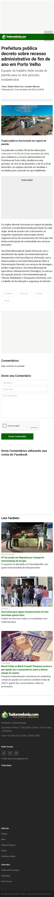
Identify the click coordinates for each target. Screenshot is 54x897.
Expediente (5, 876)
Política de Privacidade (10, 870)
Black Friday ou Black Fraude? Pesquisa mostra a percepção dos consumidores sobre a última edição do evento (26, 669)
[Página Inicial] (13, 37)
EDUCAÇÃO (4, 608)
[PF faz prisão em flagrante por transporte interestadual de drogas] (27, 537)
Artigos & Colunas (8, 845)
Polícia (3, 851)
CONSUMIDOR (5, 663)
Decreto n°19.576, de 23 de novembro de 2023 (26, 153)
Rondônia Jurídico (8, 856)
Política (39, 293)
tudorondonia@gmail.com (18, 759)
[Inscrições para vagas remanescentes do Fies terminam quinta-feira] (27, 591)
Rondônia (9, 293)
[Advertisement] (27, 331)
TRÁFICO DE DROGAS (7, 554)
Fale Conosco (6, 881)
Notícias (24, 293)
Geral (3, 839)
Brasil (7, 300)
